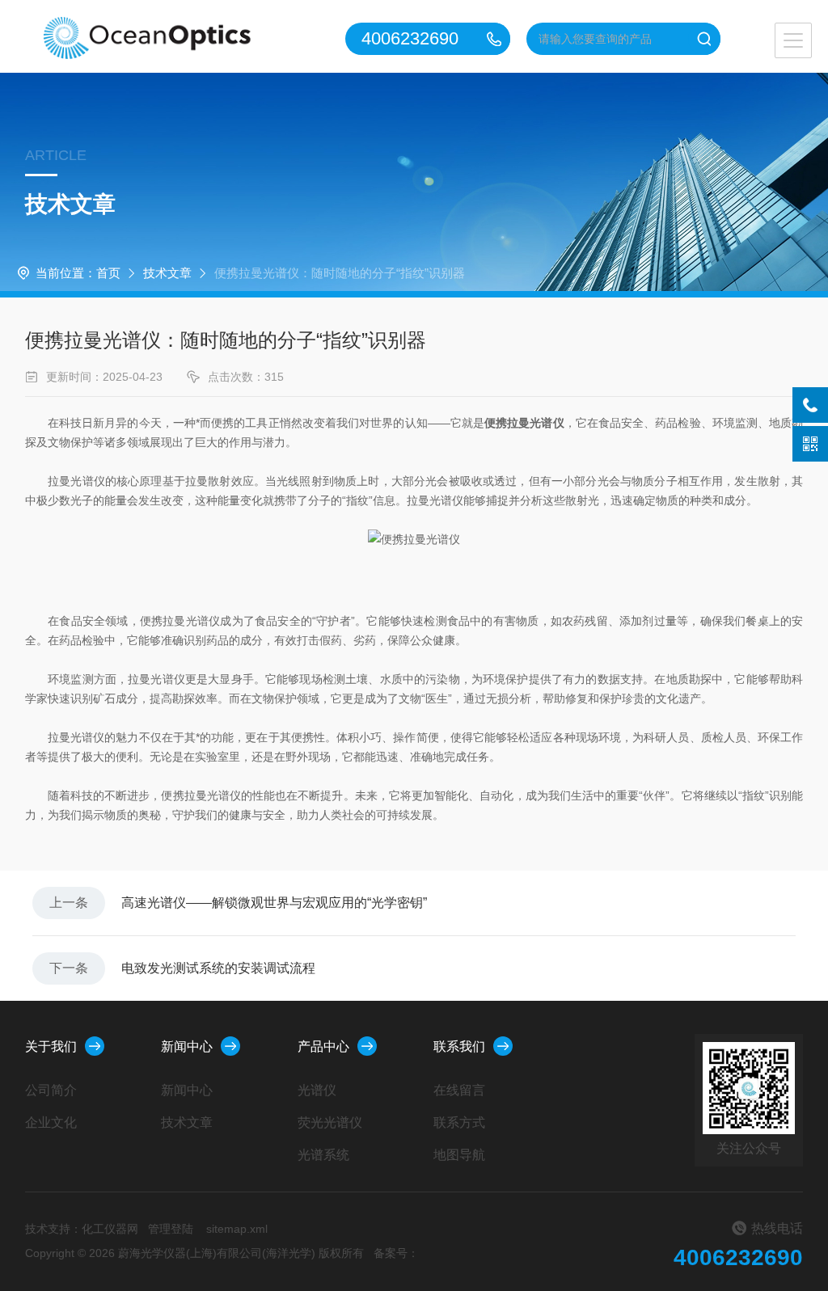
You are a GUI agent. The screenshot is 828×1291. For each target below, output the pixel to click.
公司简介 (51, 1090)
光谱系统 (323, 1155)
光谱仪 (317, 1090)
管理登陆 (170, 1228)
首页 (108, 273)
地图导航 (459, 1155)
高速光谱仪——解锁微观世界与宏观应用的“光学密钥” (274, 902)
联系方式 (459, 1122)
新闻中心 (187, 1046)
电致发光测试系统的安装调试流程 (218, 968)
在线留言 (459, 1090)
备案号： (396, 1253)
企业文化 (51, 1122)
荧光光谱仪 (330, 1122)
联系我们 (459, 1046)
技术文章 (167, 273)
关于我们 (51, 1046)
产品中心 (323, 1046)
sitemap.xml (237, 1228)
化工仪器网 (110, 1228)
